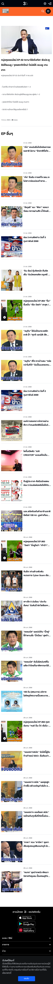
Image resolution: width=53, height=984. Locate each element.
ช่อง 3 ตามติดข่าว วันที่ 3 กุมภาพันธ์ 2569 (34, 239)
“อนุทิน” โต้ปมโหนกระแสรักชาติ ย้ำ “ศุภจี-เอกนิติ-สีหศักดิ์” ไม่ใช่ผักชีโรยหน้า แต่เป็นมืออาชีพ (37, 333)
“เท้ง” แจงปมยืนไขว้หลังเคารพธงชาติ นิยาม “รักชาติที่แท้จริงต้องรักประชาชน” (37, 149)
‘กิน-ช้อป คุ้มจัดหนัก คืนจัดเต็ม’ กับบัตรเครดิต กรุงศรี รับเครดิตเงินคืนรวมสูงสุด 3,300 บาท (37, 273)
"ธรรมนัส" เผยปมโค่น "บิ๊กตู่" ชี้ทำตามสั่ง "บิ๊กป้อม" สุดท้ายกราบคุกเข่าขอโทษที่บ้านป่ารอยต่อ (36, 633)
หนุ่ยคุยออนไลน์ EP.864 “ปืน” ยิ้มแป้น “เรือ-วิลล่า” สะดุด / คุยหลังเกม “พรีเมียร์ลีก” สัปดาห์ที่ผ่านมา (36, 303)
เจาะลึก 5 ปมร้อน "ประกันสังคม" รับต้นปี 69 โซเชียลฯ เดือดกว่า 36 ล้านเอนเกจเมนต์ (36, 603)
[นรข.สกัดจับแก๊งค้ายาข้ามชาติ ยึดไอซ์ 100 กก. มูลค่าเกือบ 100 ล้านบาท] (11, 520)
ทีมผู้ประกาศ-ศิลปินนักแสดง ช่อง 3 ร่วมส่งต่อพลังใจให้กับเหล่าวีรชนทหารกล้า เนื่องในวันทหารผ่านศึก (37, 483)
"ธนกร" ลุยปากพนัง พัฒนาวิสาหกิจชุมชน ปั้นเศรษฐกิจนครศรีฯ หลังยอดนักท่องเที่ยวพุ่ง (37, 874)
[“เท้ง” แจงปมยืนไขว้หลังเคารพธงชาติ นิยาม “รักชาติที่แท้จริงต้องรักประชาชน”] (11, 156)
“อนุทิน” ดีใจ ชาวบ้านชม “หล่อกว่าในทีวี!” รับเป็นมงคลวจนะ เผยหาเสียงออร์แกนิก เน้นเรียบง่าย (37, 363)
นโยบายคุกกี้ (6, 972)
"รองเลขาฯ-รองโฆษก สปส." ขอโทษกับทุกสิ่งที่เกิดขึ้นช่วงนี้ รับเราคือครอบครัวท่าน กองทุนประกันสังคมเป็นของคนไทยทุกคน (37, 814)
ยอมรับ (26, 978)
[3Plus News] (8, 11)
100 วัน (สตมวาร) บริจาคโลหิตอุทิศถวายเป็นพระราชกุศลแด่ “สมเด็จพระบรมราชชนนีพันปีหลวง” (36, 694)
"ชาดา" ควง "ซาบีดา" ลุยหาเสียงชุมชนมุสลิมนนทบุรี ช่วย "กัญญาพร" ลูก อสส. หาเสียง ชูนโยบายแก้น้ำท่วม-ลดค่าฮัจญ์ (36, 844)
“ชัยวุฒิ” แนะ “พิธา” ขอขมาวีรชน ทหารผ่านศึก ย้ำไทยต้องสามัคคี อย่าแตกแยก (37, 209)
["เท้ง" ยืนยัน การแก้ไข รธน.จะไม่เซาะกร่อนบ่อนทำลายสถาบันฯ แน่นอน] (11, 186)
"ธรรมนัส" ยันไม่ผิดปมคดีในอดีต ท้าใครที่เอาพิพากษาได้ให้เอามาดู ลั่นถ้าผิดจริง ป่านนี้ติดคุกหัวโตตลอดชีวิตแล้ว (37, 664)
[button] (14, 40)
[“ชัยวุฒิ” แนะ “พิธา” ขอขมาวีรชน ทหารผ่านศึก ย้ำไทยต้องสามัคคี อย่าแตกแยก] (11, 216)
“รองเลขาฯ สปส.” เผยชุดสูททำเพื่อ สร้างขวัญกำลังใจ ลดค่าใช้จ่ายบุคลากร (36, 784)
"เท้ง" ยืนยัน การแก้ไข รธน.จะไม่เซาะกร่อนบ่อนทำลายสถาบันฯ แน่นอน (36, 179)
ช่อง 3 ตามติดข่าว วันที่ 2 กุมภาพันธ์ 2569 (34, 393)
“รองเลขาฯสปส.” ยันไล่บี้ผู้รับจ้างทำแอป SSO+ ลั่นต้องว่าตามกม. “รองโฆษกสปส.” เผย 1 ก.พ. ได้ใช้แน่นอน (36, 754)
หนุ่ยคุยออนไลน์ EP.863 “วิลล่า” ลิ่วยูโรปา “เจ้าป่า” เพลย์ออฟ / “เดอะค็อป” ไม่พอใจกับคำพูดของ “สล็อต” (35, 543)
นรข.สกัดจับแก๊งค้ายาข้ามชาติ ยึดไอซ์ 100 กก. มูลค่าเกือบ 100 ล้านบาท (36, 513)
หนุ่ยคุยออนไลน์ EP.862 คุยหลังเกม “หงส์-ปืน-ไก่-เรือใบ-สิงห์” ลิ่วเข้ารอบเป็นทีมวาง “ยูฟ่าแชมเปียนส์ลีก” (36, 724)
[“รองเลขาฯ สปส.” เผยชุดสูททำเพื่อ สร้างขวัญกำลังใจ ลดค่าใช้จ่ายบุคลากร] (11, 791)
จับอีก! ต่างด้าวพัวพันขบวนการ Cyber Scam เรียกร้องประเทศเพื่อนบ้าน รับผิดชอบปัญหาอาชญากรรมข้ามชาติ (36, 573)
